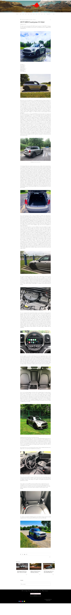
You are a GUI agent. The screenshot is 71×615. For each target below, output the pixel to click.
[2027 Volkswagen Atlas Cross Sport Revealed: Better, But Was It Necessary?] (49, 566)
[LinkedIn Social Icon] (22, 601)
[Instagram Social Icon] (20, 601)
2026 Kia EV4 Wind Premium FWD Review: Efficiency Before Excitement (35, 572)
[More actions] (50, 19)
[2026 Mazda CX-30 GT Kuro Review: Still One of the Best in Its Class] (22, 566)
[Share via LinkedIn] (24, 554)
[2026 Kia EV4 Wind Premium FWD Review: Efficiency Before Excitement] (35, 566)
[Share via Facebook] (20, 554)
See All (54, 561)
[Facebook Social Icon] (19, 601)
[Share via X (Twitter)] (22, 554)
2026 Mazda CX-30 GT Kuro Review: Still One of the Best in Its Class (22, 572)
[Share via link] (26, 554)
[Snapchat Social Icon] (24, 601)
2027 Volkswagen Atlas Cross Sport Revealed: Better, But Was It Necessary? (48, 572)
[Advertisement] (24, 609)
